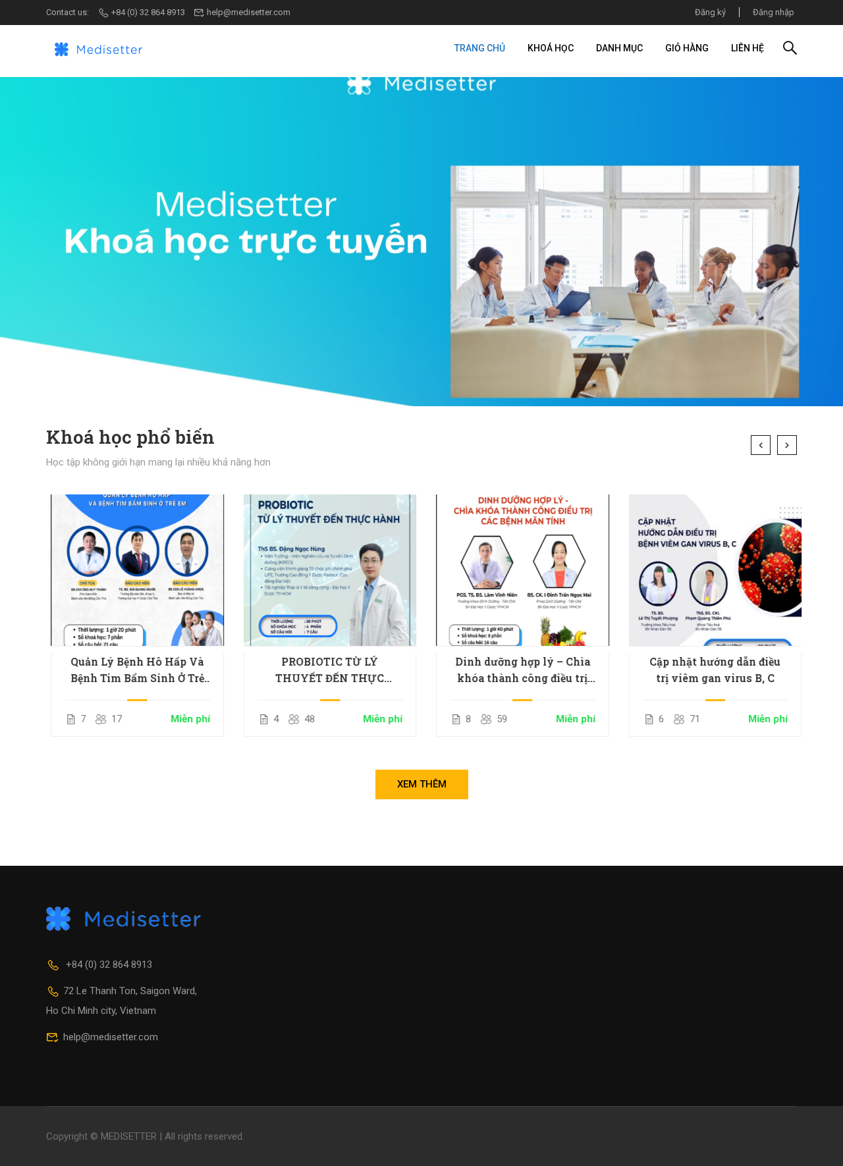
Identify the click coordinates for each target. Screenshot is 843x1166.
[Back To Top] (816, 1143)
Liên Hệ (747, 48)
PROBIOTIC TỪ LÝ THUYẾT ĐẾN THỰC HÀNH (325, 670)
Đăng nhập (773, 12)
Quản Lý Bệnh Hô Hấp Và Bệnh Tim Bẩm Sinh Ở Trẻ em (133, 670)
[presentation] (761, 445)
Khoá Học (551, 48)
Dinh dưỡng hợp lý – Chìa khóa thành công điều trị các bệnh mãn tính (517, 670)
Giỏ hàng (687, 48)
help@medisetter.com (248, 12)
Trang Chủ (479, 48)
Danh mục (619, 48)
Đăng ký (710, 12)
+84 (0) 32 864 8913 (148, 12)
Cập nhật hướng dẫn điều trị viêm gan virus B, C (710, 669)
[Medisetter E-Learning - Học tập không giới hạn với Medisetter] (98, 48)
